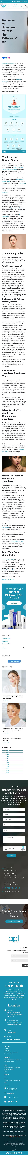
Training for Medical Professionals (12, 1080)
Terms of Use (13, 1143)
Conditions (6, 1050)
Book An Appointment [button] (14, 921)
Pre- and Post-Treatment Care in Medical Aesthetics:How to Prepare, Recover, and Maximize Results (12, 697)
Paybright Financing (9, 1061)
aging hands (5, 192)
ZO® (5, 1071)
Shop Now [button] (14, 603)
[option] (14, 606)
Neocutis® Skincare (9, 1069)
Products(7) (5, 641)
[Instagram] (8, 58)
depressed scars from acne (17, 208)
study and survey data (17, 541)
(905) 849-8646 (12, 887)
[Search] (25, 5)
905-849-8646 (10, 1093)
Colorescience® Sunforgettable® (12, 1067)
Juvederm (4, 81)
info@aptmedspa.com (11, 891)
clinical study (5, 527)
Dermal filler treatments (8, 64)
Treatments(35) (6, 644)
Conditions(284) (6, 638)
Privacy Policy (20, 1143)
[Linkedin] (6, 58)
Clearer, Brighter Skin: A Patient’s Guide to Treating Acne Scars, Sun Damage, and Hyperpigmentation (13, 730)
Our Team (6, 1077)
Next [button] (3, 607)
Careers (6, 1079)
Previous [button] (24, 607)
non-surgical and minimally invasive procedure (12, 168)
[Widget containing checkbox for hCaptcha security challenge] (14, 848)
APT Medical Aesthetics (8, 559)
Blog (5, 1082)
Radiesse (18, 79)
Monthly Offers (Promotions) (11, 1052)
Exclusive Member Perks (11, 1)
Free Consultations (8, 1054)
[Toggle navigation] (25, 10)
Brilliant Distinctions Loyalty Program (12, 1060)
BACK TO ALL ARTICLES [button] (8, 579)
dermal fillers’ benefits (8, 570)
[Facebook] (3, 58)
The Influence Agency (18, 1145)
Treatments (7, 1048)
